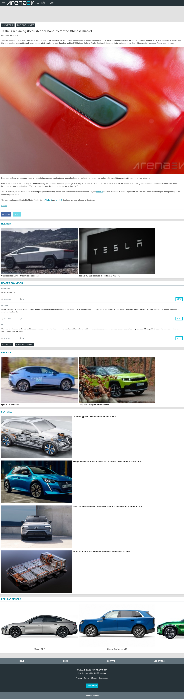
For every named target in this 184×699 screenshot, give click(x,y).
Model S (48, 200)
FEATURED (6, 412)
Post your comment (25, 25)
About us (104, 678)
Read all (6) (7, 344)
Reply (179, 299)
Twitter (17, 214)
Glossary (95, 678)
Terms (86, 678)
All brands (159, 661)
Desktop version (92, 696)
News (65, 661)
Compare (111, 661)
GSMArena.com (100, 673)
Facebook (6, 214)
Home (22, 661)
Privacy (79, 678)
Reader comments (12, 283)
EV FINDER (92, 686)
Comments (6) (7, 25)
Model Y (99, 192)
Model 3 (59, 200)
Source (4, 206)
